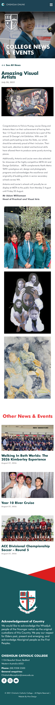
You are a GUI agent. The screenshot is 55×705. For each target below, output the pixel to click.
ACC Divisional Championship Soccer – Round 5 (25, 548)
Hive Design (32, 696)
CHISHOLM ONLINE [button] (15, 4)
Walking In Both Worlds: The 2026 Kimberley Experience (24, 457)
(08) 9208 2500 (17, 668)
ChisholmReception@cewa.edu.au (17, 675)
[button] (51, 4)
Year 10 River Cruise (17, 503)
